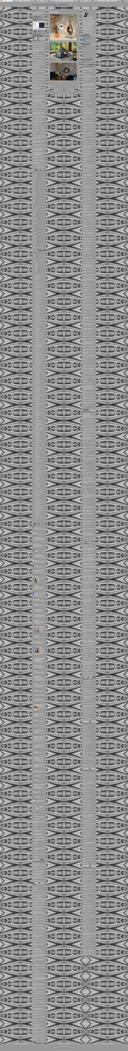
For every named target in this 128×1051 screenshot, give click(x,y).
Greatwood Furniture (38, 440)
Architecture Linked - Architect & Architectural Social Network (88, 564)
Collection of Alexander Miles (38, 505)
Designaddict (35, 946)
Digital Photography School (37, 60)
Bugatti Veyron (37, 282)
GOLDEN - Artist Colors (87, 918)
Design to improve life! (86, 800)
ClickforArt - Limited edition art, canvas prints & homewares (88, 133)
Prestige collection (38, 359)
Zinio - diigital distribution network (89, 538)
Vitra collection (37, 432)
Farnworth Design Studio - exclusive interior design (87, 187)
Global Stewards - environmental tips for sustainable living (88, 610)
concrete (34, 185)
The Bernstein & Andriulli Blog (39, 837)
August (36, 270)
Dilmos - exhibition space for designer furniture (88, 170)
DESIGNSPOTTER (37, 599)
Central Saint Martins (86, 684)
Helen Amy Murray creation (38, 438)
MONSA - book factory (86, 502)
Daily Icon (36, 720)
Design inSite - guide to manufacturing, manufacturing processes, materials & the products (89, 590)
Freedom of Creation (86, 193)
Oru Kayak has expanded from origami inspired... (38, 637)
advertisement (35, 175)
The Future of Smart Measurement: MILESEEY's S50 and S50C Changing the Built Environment (39, 588)
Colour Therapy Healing (87, 903)
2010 (35, 260)
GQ (83, 484)
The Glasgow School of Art (87, 711)
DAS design (37, 481)
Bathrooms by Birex (38, 301)
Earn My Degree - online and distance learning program (88, 691)
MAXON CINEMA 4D (86, 738)
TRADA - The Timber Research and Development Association (88, 667)
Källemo (36, 488)
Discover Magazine (86, 466)
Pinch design (37, 366)
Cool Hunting (36, 550)
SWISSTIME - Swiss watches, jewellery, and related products (88, 324)
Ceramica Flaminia (38, 371)
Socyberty (36, 851)
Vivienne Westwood (38, 284)
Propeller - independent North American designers (88, 305)
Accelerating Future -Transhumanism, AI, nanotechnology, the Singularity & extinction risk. (39, 865)
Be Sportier (36, 751)
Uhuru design (37, 316)
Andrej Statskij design (37, 442)
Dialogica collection (38, 470)
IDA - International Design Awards (88, 818)
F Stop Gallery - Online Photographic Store (37, 67)
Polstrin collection (38, 362)
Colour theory (85, 901)
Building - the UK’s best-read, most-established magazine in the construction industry (89, 438)
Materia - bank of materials (37, 1000)
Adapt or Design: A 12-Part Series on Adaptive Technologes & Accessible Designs (39, 622)
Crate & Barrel (85, 141)
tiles (33, 234)
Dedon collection (38, 474)
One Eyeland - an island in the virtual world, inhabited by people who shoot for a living (38, 113)
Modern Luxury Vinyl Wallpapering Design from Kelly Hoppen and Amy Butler (39, 686)
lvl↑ (34, 724)
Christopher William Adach (88, 17)
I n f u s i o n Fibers (37, 775)
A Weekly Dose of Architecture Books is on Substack (42, 629)
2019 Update (36, 695)
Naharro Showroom (86, 282)
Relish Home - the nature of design (89, 313)
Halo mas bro (36, 772)
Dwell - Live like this (86, 180)
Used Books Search (86, 531)
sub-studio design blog (38, 854)
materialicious (36, 814)
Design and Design (86, 796)
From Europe (36, 604)
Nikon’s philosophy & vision (37, 110)
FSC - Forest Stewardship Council (88, 606)
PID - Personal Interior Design (88, 299)
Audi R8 (36, 281)
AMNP (35, 827)
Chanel (36, 289)
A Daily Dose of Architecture (39, 626)
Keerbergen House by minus (38, 721)
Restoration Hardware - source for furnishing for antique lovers (88, 644)
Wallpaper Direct (85, 381)
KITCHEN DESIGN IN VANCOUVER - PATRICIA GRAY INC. (42, 707)
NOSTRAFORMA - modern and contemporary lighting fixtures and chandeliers (89, 280)
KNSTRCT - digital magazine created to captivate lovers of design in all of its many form (89, 496)
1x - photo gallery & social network (39, 42)
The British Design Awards (87, 853)
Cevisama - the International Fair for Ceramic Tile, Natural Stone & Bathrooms (89, 783)
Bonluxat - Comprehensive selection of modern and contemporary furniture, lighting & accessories (39, 913)
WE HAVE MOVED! (37, 801)
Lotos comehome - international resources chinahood (88, 239)
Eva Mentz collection (38, 293)
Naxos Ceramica (37, 310)
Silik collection (37, 350)
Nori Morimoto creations (37, 392)
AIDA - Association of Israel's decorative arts (88, 546)
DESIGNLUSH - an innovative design (89, 143)
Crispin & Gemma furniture (38, 483)
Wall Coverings (85, 379)
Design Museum (85, 156)
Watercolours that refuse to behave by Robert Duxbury (38, 596)
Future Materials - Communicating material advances (39, 868)
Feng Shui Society (86, 604)
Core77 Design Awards (86, 786)
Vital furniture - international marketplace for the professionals (88, 369)
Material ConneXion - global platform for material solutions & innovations (38, 877)
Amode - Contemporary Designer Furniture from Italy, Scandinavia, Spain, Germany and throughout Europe (88, 85)
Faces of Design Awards (87, 806)
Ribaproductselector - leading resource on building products (38, 1009)
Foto (35, 805)
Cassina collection (38, 493)
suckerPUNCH (36, 690)
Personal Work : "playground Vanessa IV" (41, 807)
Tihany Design (37, 313)
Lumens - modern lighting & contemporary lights (87, 241)
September (37, 268)
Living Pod (36, 856)
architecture (35, 177)
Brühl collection (37, 497)
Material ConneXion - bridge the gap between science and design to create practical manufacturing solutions (89, 630)
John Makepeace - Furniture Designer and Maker (38, 424)
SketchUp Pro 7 (85, 750)
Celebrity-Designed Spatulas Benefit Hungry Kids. (38, 643)
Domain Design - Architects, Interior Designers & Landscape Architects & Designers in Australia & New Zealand (39, 956)
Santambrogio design (38, 355)
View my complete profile (87, 32)
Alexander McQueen (38, 287)
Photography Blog (36, 123)
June (36, 273)
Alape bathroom (37, 372)
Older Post (75, 92)
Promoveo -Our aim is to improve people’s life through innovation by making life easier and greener (89, 641)
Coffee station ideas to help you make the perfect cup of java (39, 667)
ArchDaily (35, 533)
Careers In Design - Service (87, 682)
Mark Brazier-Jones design (38, 404)
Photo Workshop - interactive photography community (38, 121)
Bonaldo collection (38, 500)
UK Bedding (85, 363)
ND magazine (35, 108)
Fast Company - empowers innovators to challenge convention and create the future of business (88, 601)
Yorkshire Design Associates (87, 674)
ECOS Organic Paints (86, 913)
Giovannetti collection (37, 445)
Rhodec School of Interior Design (88, 703)
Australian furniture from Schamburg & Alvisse (38, 346)
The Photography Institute (87, 718)
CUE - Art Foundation (86, 585)
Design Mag (85, 451)
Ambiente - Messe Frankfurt (87, 778)
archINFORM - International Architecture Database (37, 896)
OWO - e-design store (86, 292)
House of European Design (87, 217)
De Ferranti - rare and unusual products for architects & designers (39, 928)
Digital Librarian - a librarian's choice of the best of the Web (38, 952)
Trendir (35, 671)
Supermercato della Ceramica (38, 306)
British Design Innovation (87, 573)
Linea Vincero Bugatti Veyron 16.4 (38, 278)
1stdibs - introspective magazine (88, 420)
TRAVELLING (35, 236)
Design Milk (85, 453)
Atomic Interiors (85, 99)
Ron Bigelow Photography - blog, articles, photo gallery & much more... (38, 142)
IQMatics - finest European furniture (89, 219)
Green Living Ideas (86, 614)
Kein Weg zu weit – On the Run (39, 600)
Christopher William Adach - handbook (50, 5)
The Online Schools (86, 716)
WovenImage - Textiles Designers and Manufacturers (88, 398)
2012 (35, 257)
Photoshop (84, 746)
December (36, 263)
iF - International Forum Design (88, 825)
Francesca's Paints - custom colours (89, 916)
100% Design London (86, 772)
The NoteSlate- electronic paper (88, 757)
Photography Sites (36, 127)
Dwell (84, 468)
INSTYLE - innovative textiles (38, 991)
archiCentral (36, 843)
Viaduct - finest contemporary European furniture (38, 1036)
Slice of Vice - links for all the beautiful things (38, 1012)
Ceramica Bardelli (38, 302)
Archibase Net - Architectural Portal (39, 893)
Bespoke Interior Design (37, 909)
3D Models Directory (36, 886)
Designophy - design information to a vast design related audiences (89, 459)
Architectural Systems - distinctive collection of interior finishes (89, 89)
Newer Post (53, 92)
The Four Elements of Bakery (38, 691)
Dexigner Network (86, 461)
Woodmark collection (38, 319)
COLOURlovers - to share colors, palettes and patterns (88, 906)
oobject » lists (36, 796)
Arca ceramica (37, 308)
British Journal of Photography (38, 46)
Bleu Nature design (38, 503)
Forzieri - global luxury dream (88, 191)
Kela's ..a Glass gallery (86, 228)
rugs (33, 226)
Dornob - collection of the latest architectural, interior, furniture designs (38, 960)
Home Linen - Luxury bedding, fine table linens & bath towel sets (89, 215)
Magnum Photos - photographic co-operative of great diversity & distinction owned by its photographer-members (39, 100)
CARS (34, 181)
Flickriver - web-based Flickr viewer (39, 69)
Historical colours (86, 920)
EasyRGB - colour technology (88, 911)
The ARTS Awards (86, 846)
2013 (35, 255)
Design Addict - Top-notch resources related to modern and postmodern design (38, 936)
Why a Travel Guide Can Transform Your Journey (37, 611)
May (36, 520)
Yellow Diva (37, 420)
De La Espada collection (37, 477)
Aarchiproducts (35, 888)
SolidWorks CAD (85, 755)
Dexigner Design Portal (38, 699)
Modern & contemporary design (88, 262)
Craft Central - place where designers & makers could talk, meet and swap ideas (89, 582)
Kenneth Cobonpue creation (38, 415)
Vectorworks (85, 761)
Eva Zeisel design (38, 460)
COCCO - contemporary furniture (88, 115)
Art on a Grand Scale (86, 95)
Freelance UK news (36, 74)
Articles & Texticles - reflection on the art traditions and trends (88, 429)
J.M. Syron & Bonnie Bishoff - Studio (38, 429)
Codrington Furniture (38, 490)
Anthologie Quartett (38, 514)
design (34, 187)
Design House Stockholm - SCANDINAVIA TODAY (87, 154)
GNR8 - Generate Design (87, 195)
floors (34, 196)
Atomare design (37, 509)
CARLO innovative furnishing (38, 388)
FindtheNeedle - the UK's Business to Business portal (38, 975)
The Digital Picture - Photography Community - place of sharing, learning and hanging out (38, 149)
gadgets (34, 200)
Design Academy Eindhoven (87, 686)
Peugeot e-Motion (38, 276)
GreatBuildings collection (87, 612)
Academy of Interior (86, 79)
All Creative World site (86, 424)
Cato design (37, 325)
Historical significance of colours (88, 922)
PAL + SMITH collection (37, 377)
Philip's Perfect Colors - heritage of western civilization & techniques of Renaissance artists (89, 934)
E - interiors (35, 962)
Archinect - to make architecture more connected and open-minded (89, 555)
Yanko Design (36, 527)
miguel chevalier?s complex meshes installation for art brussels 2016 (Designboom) (38, 760)
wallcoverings (35, 240)
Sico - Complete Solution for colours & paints (88, 937)
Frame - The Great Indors (87, 476)
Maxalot (84, 255)
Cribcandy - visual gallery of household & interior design (37, 925)
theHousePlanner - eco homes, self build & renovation (39, 1032)
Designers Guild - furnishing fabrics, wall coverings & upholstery (89, 165)
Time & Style (85, 359)
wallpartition (35, 243)
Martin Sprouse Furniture (37, 399)
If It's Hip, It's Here (37, 641)
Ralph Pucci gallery (38, 360)
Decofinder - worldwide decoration (39, 930)
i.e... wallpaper (85, 405)
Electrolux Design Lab (86, 802)
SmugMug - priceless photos (88, 332)
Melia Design (37, 454)
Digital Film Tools (86, 734)
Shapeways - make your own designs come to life (88, 521)
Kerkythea (84, 736)
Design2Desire (85, 161)
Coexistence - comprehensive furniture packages (38, 917)
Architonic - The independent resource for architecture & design (39, 898)
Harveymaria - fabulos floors (87, 202)
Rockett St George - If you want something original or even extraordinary (88, 318)
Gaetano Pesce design (37, 451)
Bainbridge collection (38, 507)
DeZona (84, 464)
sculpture (34, 228)
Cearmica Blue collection (37, 291)
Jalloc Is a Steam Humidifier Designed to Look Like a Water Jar (39, 556)
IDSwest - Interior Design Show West (89, 823)
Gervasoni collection (38, 448)
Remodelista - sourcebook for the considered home (38, 1006)
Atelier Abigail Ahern (86, 97)
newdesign (85, 504)
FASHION (34, 190)
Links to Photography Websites (38, 90)
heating (62, 86)
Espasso (36, 464)
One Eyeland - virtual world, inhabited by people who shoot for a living (89, 507)
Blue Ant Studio (37, 791)
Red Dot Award (85, 840)
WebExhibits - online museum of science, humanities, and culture (88, 951)
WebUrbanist (36, 620)
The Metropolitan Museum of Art (88, 357)
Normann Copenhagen (87, 287)
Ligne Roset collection (37, 413)
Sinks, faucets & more (86, 326)
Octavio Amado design (37, 384)
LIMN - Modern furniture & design (88, 230)
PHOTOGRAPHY (35, 219)
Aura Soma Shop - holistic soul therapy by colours (88, 877)
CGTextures (85, 881)
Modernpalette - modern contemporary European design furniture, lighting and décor (88, 265)
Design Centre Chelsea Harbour (88, 151)
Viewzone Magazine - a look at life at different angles (89, 670)
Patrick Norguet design (37, 375)
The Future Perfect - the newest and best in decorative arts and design (89, 355)
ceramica (34, 183)
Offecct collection (38, 381)
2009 (35, 262)
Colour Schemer (85, 899)
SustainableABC (85, 656)
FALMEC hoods (37, 314)
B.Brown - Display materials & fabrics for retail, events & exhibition (39, 907)
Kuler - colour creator (86, 924)
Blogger (73, 1048)
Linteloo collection (38, 409)
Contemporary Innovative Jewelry (88, 579)
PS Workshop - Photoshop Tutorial (38, 135)
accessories (35, 173)
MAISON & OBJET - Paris (87, 838)
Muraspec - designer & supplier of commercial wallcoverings (88, 275)
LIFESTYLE (34, 213)
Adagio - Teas (85, 81)
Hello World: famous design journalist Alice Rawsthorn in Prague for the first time (38, 787)
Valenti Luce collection (37, 331)
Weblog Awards (85, 863)
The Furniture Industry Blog (39, 800)
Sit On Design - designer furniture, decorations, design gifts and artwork (89, 329)
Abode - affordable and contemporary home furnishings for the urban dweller (89, 76)
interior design (35, 209)
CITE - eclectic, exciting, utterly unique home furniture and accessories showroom (88, 112)
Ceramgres (36, 304)
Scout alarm (36, 792)
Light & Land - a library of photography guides (37, 88)
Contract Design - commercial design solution (38, 919)
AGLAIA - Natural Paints (87, 872)
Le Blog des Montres (37, 537)
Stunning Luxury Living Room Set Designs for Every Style (39, 616)
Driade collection (38, 467)
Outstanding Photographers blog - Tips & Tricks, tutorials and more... (39, 117)
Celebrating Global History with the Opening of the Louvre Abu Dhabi (39, 740)
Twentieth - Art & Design (87, 361)
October (36, 266)
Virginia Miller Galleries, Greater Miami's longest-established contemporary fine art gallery (88, 534)
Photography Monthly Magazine (38, 125)
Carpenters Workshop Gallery (88, 120)
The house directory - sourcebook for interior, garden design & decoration (39, 1028)
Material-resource (86, 633)
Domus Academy (85, 688)
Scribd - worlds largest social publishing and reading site (88, 514)
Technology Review (36, 880)
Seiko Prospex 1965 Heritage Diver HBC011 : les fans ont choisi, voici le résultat (39, 539)
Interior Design (85, 491)
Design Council (85, 587)
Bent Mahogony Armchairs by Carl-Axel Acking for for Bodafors (39, 562)
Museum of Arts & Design (87, 638)
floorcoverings (35, 194)
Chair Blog (36, 560)
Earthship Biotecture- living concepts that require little (87, 593)
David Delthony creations (37, 479)
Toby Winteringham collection (38, 338)
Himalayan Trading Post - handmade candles (87, 206)
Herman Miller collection (37, 436)
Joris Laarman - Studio (37, 418)
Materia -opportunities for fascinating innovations (37, 874)
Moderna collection (38, 395)
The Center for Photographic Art (38, 146)
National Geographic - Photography (39, 106)
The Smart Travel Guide (38, 609)
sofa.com (84, 407)
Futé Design (37, 452)
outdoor (34, 217)
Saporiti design (37, 353)
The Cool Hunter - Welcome (39, 816)
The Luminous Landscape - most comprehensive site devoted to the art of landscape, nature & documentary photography (39, 154)
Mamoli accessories (38, 510)
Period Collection (38, 369)
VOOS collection (37, 342)
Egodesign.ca (85, 470)
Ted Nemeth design (38, 323)
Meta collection (37, 406)
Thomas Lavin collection (37, 340)
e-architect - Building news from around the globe (38, 965)
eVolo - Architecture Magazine (88, 472)
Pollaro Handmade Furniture (38, 364)
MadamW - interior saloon (37, 996)
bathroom (34, 179)
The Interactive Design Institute (88, 713)
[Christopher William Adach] (84, 41)
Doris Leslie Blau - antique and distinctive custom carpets (88, 175)
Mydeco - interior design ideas (88, 277)
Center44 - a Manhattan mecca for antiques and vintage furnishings (89, 123)
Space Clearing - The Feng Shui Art (89, 649)
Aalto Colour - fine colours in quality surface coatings (88, 870)
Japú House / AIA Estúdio (38, 534)
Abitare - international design (88, 422)
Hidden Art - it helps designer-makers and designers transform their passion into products (88, 815)
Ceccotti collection (38, 491)
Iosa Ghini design (38, 311)
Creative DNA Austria (86, 791)
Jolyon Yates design (38, 421)
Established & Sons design (38, 462)
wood (34, 245)
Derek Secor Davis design (38, 473)
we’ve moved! (36, 776)
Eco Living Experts (86, 595)
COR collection (37, 485)
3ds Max (84, 725)
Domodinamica (37, 469)
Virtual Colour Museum (87, 948)
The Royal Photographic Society (38, 165)
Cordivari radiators (38, 297)
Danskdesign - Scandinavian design (89, 145)
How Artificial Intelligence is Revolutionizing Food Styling (39, 662)
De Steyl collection (38, 516)
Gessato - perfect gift (86, 197)
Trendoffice (36, 576)
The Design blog (37, 819)
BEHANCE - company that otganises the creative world (89, 435)
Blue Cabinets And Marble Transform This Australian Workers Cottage (38, 546)
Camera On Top (35, 53)
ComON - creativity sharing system (89, 443)
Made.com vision (86, 251)
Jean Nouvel (37, 426)
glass (34, 202)
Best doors (84, 105)
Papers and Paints (86, 931)
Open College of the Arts (87, 699)
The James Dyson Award (87, 855)
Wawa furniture (37, 326)
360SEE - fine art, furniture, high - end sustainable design (88, 69)
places (34, 221)
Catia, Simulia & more (86, 732)
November (37, 265)
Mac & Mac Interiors (86, 246)
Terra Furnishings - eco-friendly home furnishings (88, 350)
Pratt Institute (85, 701)
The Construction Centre (37, 1022)
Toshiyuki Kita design (38, 333)
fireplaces (57, 86)
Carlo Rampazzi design (37, 495)
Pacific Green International (37, 380)
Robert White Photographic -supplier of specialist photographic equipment (39, 138)
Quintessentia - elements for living (89, 307)
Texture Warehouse (86, 939)
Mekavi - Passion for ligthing (88, 257)
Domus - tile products (86, 172)
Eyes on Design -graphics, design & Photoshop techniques (39, 64)
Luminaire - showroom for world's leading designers (88, 244)
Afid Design (37, 498)
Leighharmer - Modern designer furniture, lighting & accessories (88, 233)
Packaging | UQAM (37, 676)
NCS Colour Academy (86, 929)
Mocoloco (84, 500)
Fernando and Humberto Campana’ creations (37, 457)
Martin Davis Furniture (37, 402)
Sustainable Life (85, 654)
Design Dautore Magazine (87, 449)
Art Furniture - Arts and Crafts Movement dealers (88, 93)
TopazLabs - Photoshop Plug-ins (88, 759)
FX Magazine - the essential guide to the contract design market (89, 478)
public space (35, 223)
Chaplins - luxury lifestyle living (88, 125)
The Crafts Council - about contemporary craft (37, 1025)
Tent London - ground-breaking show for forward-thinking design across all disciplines (89, 843)
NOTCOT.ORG (36, 635)
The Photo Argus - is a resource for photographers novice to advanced (39, 160)
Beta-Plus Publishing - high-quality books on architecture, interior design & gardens (89, 571)
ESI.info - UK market (36, 970)
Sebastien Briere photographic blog (39, 144)
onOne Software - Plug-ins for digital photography (88, 742)
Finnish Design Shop (86, 189)
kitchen (34, 211)
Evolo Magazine (85, 474)
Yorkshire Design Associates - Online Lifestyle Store (88, 403)
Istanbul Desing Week (86, 831)
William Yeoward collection (37, 321)
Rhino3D (84, 748)
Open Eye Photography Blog (39, 771)
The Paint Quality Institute (87, 943)
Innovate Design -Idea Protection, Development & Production (88, 621)
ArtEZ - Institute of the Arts (87, 680)
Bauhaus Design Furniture (87, 103)
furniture (34, 198)
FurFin (34, 981)
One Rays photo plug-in (87, 740)
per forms (35, 825)
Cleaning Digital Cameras (37, 55)
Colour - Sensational (86, 891)
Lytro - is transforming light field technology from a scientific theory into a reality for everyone (39, 96)
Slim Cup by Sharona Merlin (38, 566)
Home (64, 92)
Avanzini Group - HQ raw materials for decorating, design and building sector (89, 567)
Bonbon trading (85, 107)
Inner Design (85, 489)
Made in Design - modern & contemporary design (87, 249)
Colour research (85, 896)
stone (34, 230)
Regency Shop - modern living (88, 309)
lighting (34, 215)
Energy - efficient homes (87, 597)
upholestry (34, 238)
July (35, 271)
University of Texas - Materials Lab (39, 1034)
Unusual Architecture (37, 646)
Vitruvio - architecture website (88, 672)
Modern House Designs (38, 665)
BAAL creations (37, 385)
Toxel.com (36, 565)
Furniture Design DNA (86, 808)
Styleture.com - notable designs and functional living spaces (39, 737)
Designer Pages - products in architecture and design (38, 949)
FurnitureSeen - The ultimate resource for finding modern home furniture (39, 984)
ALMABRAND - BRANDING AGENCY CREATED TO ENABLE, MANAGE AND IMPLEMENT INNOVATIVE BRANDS (89, 549)
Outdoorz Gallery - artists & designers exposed (87, 297)
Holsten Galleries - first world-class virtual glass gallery (89, 212)
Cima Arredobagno (38, 447)
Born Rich (36, 845)
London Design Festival (87, 833)
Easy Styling (41, 577)
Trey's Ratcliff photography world (38, 167)
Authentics (85, 101)
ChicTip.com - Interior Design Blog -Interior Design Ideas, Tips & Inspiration (39, 659)
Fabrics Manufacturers (36, 972)
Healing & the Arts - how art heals (88, 616)
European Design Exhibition (87, 804)
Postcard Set (36, 551)
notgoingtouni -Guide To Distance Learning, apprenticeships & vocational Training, (89, 697)
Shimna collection (38, 352)
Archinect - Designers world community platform (87, 552)
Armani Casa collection (37, 513)
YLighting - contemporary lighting (89, 400)
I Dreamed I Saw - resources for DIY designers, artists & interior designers (39, 988)
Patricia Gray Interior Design (39, 704)
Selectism (84, 516)
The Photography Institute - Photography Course (37, 163)
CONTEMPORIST (37, 544)
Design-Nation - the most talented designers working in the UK (39, 944)
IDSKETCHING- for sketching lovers (89, 618)
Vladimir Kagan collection (37, 329)
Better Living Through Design (39, 694)
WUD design (37, 317)
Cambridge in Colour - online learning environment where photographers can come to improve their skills (38, 50)
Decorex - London (86, 794)
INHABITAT (36, 585)
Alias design (85, 728)
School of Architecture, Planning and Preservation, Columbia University (88, 706)
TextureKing (85, 941)
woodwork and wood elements (38, 247)
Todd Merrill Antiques (37, 335)
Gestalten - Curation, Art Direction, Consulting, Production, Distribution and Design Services (89, 482)
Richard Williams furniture (37, 357)
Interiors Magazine (86, 493)
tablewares (34, 232)
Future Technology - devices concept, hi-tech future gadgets (38, 871)
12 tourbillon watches (37, 797)
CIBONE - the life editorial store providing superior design (88, 109)
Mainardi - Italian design (87, 253)
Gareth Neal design (38, 430)
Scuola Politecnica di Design (87, 709)
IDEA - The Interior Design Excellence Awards (87, 821)
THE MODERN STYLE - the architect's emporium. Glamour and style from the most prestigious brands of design (89, 343)
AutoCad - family (86, 730)
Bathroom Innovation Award (88, 780)
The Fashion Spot (86, 526)
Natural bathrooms (38, 394)
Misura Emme (37, 397)
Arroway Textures (86, 874)
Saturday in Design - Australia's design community (88, 511)
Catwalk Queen (85, 441)
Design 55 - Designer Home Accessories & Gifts (87, 147)
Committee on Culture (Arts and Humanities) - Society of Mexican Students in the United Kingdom (88, 576)
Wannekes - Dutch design (87, 383)
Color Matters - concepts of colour (89, 883)
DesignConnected (86, 163)
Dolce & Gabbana (38, 274)
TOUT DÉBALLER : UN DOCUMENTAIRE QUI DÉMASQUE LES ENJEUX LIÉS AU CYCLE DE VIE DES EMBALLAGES (39, 679)
